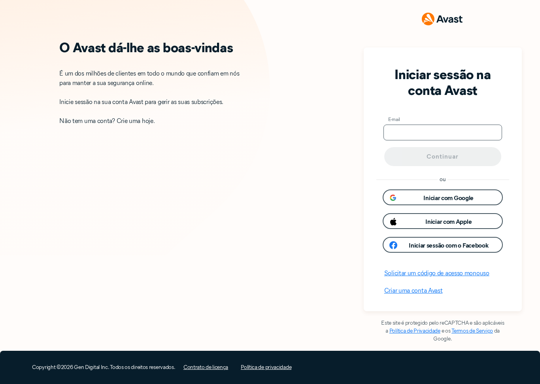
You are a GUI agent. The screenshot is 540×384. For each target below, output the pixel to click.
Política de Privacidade (414, 330)
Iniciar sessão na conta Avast (443, 82)
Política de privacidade (266, 367)
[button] (443, 197)
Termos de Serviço (472, 330)
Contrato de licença (205, 367)
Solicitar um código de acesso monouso (436, 273)
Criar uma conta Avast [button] (413, 290)
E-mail (394, 119)
